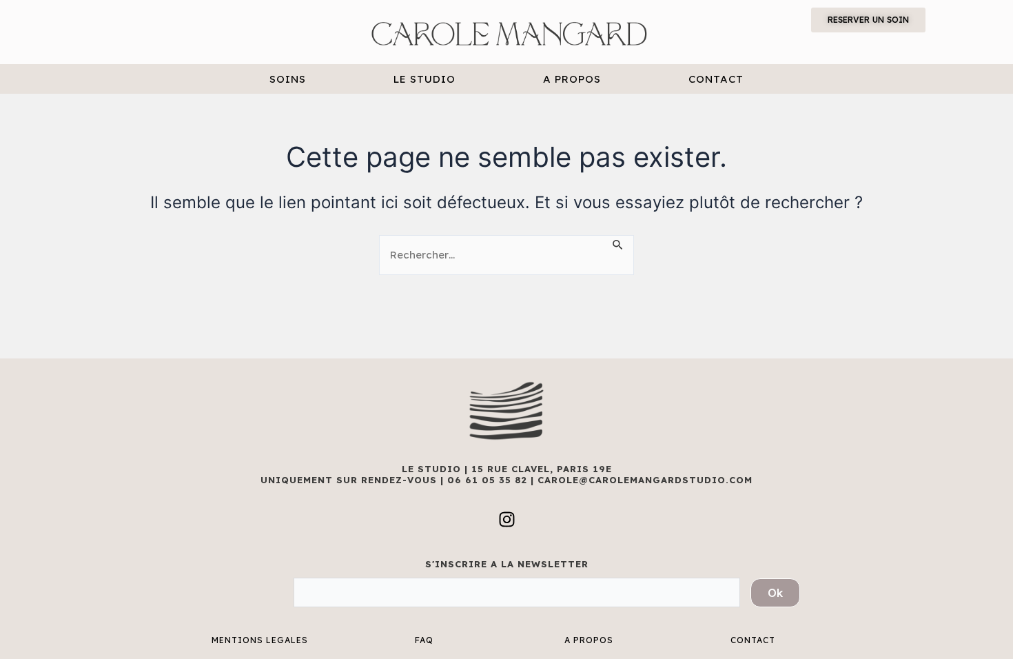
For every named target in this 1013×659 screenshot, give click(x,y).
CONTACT (716, 78)
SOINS (287, 78)
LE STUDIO (424, 78)
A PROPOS (572, 78)
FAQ (424, 640)
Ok (775, 593)
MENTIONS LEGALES (260, 640)
